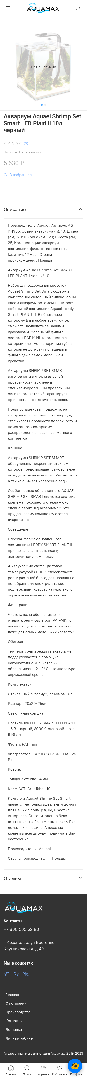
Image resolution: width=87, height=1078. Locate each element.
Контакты (14, 1020)
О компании (16, 1003)
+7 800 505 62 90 (21, 929)
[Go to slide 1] (42, 105)
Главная (12, 994)
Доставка (14, 1029)
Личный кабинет (20, 1038)
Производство (18, 1012)
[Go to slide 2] (45, 105)
